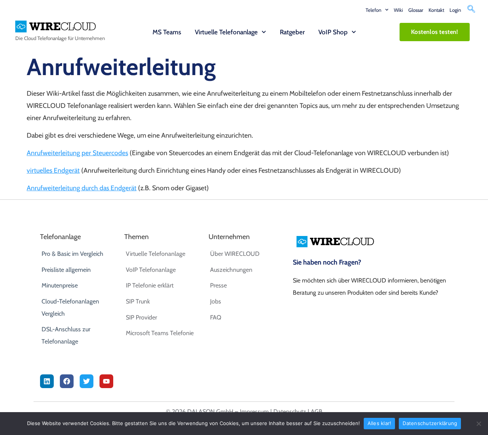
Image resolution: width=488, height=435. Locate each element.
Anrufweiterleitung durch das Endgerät (81, 188)
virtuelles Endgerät (53, 170)
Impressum (254, 411)
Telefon (373, 10)
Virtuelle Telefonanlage (226, 32)
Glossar (415, 10)
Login (455, 10)
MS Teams (166, 32)
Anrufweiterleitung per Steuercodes (77, 153)
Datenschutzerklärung (430, 423)
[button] (471, 10)
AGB (317, 411)
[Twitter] (86, 381)
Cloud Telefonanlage (45, 38)
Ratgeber (292, 32)
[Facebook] (67, 381)
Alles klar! (380, 423)
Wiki (398, 10)
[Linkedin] (47, 381)
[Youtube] (106, 381)
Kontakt (436, 10)
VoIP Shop (333, 32)
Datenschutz (289, 411)
